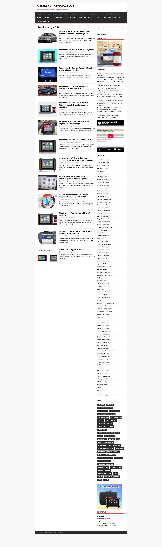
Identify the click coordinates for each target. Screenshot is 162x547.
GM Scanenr (100, 238)
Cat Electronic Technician (105, 426)
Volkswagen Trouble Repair (104, 379)
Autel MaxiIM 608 (102, 411)
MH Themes (60, 532)
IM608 (99, 442)
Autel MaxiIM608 (114, 411)
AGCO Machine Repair (103, 160)
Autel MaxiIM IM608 (116, 417)
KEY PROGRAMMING (108, 442)
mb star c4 (101, 455)
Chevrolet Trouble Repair (104, 202)
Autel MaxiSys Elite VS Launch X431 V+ (75, 140)
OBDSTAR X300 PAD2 (103, 467)
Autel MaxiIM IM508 (103, 417)
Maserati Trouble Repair (103, 297)
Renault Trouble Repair (103, 339)
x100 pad (100, 476)
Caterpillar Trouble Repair (104, 199)
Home (39, 14)
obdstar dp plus (111, 455)
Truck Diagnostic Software (104, 365)
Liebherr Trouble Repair (103, 295)
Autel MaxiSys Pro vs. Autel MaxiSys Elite (76, 50)
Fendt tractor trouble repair (104, 227)
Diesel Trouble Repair (103, 216)
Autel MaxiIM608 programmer (106, 414)
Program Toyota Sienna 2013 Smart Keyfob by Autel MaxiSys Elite (74, 122)
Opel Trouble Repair (102, 323)
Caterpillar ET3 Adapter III (105, 433)
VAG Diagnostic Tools (103, 370)
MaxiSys (109, 451)
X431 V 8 (106, 480)
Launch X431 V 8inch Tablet (105, 448)
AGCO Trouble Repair (103, 162)
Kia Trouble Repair (102, 280)
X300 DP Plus (108, 476)
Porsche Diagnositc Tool (103, 331)
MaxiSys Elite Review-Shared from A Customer (74, 214)
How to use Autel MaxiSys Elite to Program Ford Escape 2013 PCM (73, 195)
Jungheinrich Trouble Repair (104, 275)
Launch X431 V (102, 445)
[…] (73, 42)
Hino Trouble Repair (102, 247)
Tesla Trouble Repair (102, 359)
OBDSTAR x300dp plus (104, 470)
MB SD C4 (116, 451)
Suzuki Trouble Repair (103, 356)
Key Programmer (49, 14)
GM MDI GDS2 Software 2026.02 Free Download (110, 104)
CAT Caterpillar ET (111, 420)
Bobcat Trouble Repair (103, 191)
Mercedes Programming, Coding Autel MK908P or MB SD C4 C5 (75, 232)
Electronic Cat (102, 439)
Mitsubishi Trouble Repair (104, 306)
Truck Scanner (63, 14)
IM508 (118, 439)
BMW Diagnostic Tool (103, 185)
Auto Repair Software (96, 14)
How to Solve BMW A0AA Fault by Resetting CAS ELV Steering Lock (73, 177)
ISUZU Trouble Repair (103, 261)
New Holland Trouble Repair (104, 311)
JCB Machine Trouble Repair (104, 266)
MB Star (99, 300)
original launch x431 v (104, 473)
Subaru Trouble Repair (103, 354)
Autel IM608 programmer (105, 408)
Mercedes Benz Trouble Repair (105, 303)
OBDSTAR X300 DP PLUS (104, 461)
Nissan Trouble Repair (103, 314)
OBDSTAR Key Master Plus (105, 458)
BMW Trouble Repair (102, 188)
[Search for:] (110, 28)
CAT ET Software (109, 436)
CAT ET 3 (100, 436)
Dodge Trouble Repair (103, 219)
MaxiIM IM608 (101, 451)
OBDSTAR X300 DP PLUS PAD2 (105, 464)
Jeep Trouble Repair (102, 269)
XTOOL (99, 393)
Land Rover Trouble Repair (104, 286)
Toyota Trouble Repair (103, 362)
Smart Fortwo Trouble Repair (105, 351)
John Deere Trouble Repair (104, 272)
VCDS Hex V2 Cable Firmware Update (107, 111)
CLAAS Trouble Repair (103, 207)
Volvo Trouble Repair (102, 382)
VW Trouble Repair (102, 384)
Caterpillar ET (102, 429)
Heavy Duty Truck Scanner (104, 244)
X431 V (99, 480)
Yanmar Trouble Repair (103, 396)
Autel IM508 (101, 404)
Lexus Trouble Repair (103, 292)
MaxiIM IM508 (119, 448)
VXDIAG (99, 387)
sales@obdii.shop (106, 518)
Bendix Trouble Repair (103, 182)
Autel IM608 (110, 404)
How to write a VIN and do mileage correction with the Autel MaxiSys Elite (76, 159)
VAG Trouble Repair (102, 373)
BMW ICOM (71, 17)
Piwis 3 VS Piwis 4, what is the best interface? (109, 74)
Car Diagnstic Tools (102, 196)
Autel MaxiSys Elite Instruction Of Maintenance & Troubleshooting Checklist (74, 105)
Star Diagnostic (59, 17)
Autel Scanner (100, 171)
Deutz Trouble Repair (103, 213)
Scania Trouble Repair (103, 342)
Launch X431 (111, 14)
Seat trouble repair (102, 345)
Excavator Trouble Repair (104, 224)
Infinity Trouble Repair (103, 258)
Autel (120, 14)
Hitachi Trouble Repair (103, 250)
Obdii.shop (73, 36)
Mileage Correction (78, 14)
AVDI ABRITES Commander (104, 179)
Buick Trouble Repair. (103, 193)
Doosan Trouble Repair (103, 221)
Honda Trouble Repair (103, 252)
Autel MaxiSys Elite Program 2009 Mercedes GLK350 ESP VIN (73, 87)
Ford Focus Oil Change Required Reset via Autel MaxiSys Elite (75, 69)
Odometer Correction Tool (104, 320)
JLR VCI (97, 17)
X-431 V (115, 473)
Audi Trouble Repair (102, 168)
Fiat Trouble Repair (102, 230)
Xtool (39, 17)
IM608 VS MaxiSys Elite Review (72, 249)
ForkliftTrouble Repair (103, 235)
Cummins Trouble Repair (103, 210)
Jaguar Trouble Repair (103, 264)
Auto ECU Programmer (103, 174)
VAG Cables (117, 17)
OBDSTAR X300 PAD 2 (116, 467)
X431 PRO (116, 476)
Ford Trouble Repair (102, 233)
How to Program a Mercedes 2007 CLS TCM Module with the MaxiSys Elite (75, 32)
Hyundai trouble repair (103, 255)
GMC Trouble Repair (102, 241)
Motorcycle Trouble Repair (104, 309)
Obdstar (47, 17)
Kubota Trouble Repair (103, 283)
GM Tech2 (111, 439)
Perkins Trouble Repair (103, 325)
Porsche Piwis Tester (85, 17)
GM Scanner (107, 17)
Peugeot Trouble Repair (103, 328)
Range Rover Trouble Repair (104, 337)
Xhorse (99, 390)
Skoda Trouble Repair (103, 348)
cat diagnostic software (105, 423)
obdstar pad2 (118, 458)
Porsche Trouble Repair (103, 334)
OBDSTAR (100, 317)
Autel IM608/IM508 (43, 21)
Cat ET (117, 433)
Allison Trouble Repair (103, 165)
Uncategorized (101, 368)
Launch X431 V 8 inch (114, 445)
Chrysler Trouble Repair (103, 205)
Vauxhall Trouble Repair (103, 376)
